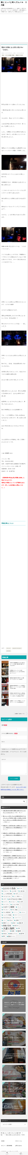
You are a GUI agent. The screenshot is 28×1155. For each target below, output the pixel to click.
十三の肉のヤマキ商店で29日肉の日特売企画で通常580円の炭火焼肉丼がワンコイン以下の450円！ (14, 1055)
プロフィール (18, 1141)
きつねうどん (5, 891)
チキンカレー (6, 909)
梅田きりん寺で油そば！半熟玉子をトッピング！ (14, 1038)
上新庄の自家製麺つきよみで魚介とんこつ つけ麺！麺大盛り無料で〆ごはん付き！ (17, 664)
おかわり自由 (9, 888)
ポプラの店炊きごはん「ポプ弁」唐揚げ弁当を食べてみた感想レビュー (14, 1073)
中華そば (10, 920)
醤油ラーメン (11, 936)
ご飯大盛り (22, 891)
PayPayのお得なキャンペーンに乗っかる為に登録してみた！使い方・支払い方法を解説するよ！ (14, 953)
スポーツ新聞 (8, 907)
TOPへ (21, 1153)
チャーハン (15, 912)
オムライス (5, 901)
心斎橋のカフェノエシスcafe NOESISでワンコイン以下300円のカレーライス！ (17, 672)
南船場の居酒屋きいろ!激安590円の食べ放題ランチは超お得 (14, 1090)
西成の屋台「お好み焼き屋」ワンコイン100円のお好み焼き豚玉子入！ (14, 970)
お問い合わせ (18, 1145)
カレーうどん (6, 904)
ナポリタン (23, 912)
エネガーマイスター (17, 648)
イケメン (8, 648)
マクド (16, 915)
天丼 (19, 928)
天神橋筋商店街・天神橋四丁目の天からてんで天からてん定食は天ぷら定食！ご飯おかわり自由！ (14, 857)
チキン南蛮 (14, 909)
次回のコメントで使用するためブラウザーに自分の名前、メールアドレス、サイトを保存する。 (13, 752)
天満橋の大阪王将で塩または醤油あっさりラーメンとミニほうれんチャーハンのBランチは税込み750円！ (17, 695)
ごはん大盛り (14, 891)
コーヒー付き (15, 904)
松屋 (13, 931)
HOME (2, 1141)
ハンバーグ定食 (7, 915)
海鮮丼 (19, 931)
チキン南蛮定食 (6, 912)
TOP (12, 1133)
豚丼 (4, 936)
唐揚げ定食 (7, 925)
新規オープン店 (19, 55)
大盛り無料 (8, 928)
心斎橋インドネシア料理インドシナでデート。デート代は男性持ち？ (17, 701)
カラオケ (8, 650)
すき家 (16, 893)
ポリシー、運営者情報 (6, 1145)
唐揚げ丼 (21, 923)
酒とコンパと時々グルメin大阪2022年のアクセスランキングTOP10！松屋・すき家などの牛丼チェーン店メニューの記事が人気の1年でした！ (14, 818)
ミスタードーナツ (17, 917)
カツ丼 (21, 901)
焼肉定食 (5, 933)
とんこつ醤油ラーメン (18, 896)
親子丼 (22, 933)
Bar (3, 55)
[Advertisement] (14, 28)
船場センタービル (13, 933)
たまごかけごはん (7, 896)
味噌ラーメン (6, 923)
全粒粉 (17, 920)
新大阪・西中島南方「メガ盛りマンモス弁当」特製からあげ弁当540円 (14, 1021)
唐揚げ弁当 (16, 925)
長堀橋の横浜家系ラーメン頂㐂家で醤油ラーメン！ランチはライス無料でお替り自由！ (17, 687)
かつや (20, 888)
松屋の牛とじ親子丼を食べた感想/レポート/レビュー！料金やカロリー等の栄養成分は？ (14, 1004)
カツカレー (13, 901)
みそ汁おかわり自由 (15, 899)
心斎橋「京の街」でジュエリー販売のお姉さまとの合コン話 (21, 713)
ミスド (4, 920)
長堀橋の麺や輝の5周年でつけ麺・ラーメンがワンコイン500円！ (17, 678)
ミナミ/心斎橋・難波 (10, 55)
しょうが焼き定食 (7, 893)
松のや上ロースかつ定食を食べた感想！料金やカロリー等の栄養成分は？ (14, 1107)
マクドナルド (7, 917)
